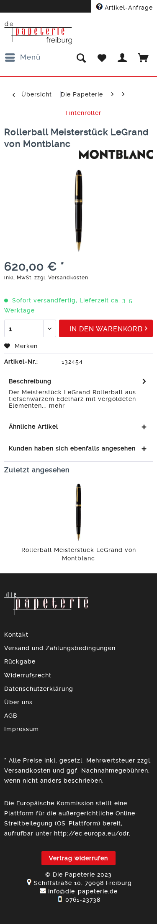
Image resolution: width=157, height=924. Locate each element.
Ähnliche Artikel (33, 426)
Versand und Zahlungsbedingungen (60, 648)
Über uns (18, 702)
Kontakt (16, 634)
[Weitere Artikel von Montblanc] (116, 157)
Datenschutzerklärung (38, 688)
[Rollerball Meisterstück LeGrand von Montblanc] (78, 512)
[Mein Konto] (122, 57)
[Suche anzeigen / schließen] (80, 57)
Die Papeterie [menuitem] (82, 94)
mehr (56, 405)
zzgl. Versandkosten (61, 278)
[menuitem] (22, 57)
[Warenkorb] (143, 57)
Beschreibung (30, 381)
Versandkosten (27, 770)
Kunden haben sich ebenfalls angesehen (72, 448)
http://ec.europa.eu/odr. (92, 833)
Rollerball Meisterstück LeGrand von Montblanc (78, 554)
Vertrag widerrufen (78, 858)
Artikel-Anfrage (128, 7)
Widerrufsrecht (27, 675)
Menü (30, 57)
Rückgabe (20, 661)
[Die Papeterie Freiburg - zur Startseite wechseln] (38, 33)
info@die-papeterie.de (83, 891)
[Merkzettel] (101, 57)
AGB (10, 715)
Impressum (21, 729)
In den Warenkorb (106, 329)
